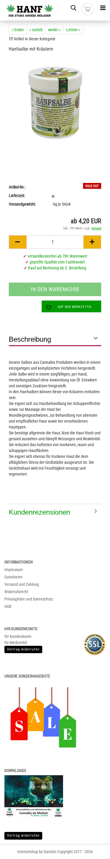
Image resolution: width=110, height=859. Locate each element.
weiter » (54, 29)
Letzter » (73, 29)
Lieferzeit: (17, 195)
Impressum (13, 569)
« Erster (18, 29)
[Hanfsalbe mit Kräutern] (55, 101)
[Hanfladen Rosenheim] (27, 10)
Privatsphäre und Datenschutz (28, 599)
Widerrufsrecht (16, 591)
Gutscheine (13, 577)
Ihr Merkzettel (15, 642)
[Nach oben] (95, 850)
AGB (7, 606)
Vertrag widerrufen (23, 835)
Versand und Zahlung (21, 584)
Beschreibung (30, 339)
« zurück (36, 29)
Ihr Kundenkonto (17, 636)
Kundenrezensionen (39, 512)
